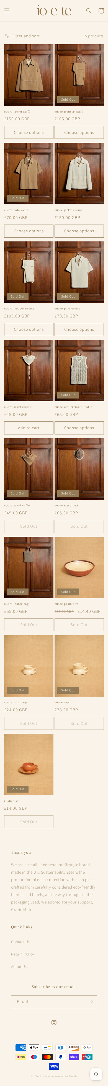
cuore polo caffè (16, 210)
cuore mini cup (15, 702)
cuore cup (62, 702)
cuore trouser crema (19, 308)
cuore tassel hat (66, 505)
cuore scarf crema (18, 407)
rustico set (12, 801)
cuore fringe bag (16, 604)
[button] (7, 11)
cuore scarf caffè (17, 505)
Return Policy (22, 954)
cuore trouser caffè (69, 111)
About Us (19, 966)
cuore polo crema (68, 308)
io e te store (47, 1076)
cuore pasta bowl (67, 604)
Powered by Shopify (66, 1076)
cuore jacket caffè (17, 111)
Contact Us (20, 941)
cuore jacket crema (69, 210)
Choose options (29, 132)
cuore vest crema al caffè (73, 407)
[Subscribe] (90, 1001)
